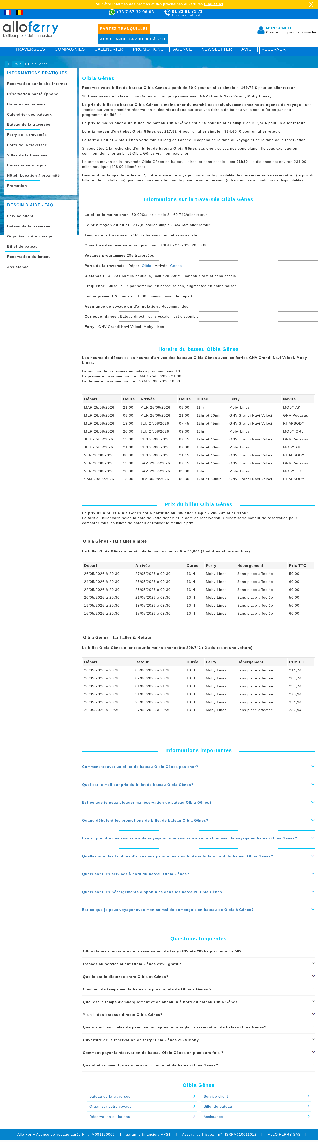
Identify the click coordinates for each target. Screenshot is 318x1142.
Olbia (146, 266)
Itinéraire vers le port (27, 165)
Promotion (17, 186)
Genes (176, 266)
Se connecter (305, 32)
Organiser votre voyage (29, 236)
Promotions (148, 49)
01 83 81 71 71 (187, 13)
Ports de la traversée (27, 145)
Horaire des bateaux (26, 104)
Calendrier (108, 49)
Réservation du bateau (29, 257)
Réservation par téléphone (32, 94)
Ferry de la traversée (27, 135)
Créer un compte (280, 32)
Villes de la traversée (27, 155)
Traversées (30, 49)
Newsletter (216, 49)
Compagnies (70, 49)
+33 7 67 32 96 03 (135, 12)
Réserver (273, 49)
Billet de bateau (22, 246)
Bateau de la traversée (28, 124)
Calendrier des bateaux (29, 114)
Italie (18, 64)
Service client (20, 216)
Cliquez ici (213, 4)
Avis (246, 49)
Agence (182, 49)
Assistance (18, 267)
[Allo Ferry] (6, 64)
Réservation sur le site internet (37, 84)
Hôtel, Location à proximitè (33, 175)
